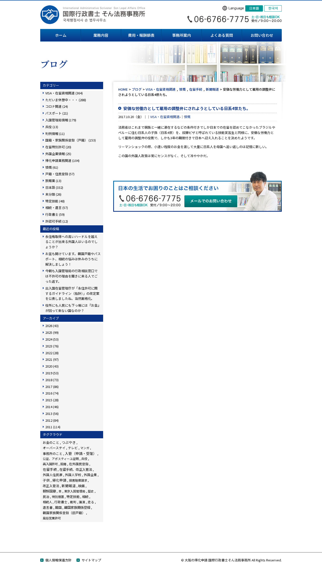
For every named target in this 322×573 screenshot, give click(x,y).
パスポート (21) (56, 113)
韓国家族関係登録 (77, 507)
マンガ (84, 448)
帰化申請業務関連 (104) (62, 160)
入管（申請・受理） (81, 453)
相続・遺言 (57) (56, 207)
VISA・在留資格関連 (161, 89)
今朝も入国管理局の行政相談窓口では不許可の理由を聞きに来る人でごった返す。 (71, 276)
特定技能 (72, 496)
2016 (52, 393)
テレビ (73, 447)
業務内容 (100, 35)
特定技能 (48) (55, 201)
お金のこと (51, 442)
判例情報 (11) (55, 133)
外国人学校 (73, 474)
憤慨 (182, 89)
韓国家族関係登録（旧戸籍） (64, 512)
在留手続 (195, 89)
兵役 (84, 458)
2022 (52, 352)
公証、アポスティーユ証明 (61, 458)
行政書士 (60, 501)
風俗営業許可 (52, 518)
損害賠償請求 (78, 480)
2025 (52, 332)
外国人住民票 (52, 474)
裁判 (73, 501)
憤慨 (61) (51, 167)
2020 (52, 366)
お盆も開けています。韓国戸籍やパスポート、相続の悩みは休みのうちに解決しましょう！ (73, 259)
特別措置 (58, 496)
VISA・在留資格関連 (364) (64, 93)
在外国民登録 (79, 463)
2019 (52, 373)
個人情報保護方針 (58, 560)
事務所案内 (181, 35)
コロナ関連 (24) (56, 106)
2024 (52, 339)
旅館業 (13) (53, 180)
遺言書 (48, 507)
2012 (52, 420)
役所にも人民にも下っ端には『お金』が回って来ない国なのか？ (72, 308)
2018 (52, 379)
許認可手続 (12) (56, 221)
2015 (52, 400)
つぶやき (69, 442)
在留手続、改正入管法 (75, 469)
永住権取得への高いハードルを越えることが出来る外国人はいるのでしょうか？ (71, 241)
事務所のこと (52, 453)
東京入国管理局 (74, 491)
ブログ (137, 89)
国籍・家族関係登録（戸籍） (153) (70, 140)
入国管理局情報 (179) (60, 120)
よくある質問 (221, 35)
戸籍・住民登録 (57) (59, 173)
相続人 (47, 502)
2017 (52, 386)
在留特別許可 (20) (58, 147)
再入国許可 (50, 464)
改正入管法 (51, 485)
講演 (82, 502)
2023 (52, 346)
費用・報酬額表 (141, 35)
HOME (123, 89)
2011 (52, 426)
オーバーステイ (54, 447)
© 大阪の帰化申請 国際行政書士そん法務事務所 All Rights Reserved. (231, 560)
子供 (46, 480)
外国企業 (90, 474)
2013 (52, 413)
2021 (52, 359)
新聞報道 (212, 89)
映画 (81, 485)
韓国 (58, 507)
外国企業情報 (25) (58, 153)
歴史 (91, 491)
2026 (52, 325)
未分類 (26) (53, 194)
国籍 (63, 464)
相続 (85, 496)
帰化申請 (59, 480)
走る (91, 501)
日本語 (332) (54, 187)
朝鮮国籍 (49, 491)
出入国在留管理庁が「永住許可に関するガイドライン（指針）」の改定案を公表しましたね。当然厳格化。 (72, 293)
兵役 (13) (51, 126)
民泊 (46, 496)
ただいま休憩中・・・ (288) (65, 99)
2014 (52, 406)
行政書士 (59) (55, 214)
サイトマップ (91, 560)
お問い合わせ (262, 35)
